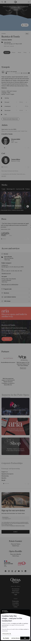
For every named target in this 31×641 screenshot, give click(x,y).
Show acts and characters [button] (10, 119)
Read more (4, 87)
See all (3, 480)
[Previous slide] (25, 148)
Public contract (15, 592)
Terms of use (15, 605)
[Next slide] (29, 52)
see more (4, 176)
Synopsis (7, 52)
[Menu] (28, 2)
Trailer (25, 25)
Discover (7, 339)
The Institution (15, 589)
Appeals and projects (7, 474)
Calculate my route (6, 273)
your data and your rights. (19, 525)
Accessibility (15, 603)
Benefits (4, 478)
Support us (5, 472)
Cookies (15, 607)
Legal (15, 594)
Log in (15, 9)
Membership (5, 476)
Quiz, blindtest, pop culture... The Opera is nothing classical (15, 429)
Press (25, 52)
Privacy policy (6, 633)
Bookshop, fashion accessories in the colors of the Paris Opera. (16, 449)
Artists (13, 52)
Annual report (15, 591)
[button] (26, 102)
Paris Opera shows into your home (15, 410)
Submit (15, 532)
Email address (5, 517)
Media (19, 52)
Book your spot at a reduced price (10, 284)
